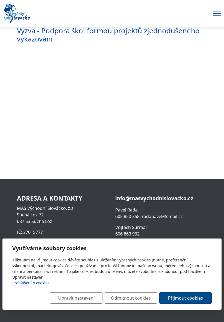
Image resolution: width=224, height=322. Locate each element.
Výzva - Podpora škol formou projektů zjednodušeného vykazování (108, 35)
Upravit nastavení (76, 298)
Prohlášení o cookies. (31, 282)
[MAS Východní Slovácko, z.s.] (16, 13)
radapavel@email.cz (162, 216)
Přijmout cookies (185, 298)
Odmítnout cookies (131, 298)
